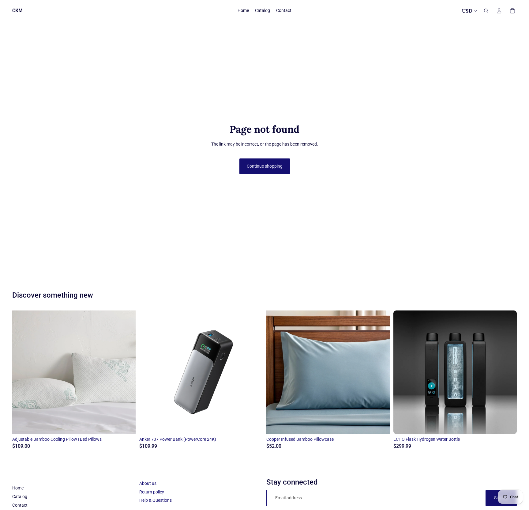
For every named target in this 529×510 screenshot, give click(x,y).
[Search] (486, 10)
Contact (20, 505)
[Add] (253, 424)
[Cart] (512, 10)
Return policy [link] (151, 491)
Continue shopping (265, 166)
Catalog (19, 496)
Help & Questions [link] (155, 500)
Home (18, 487)
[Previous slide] (21, 372)
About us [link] (147, 483)
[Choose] (126, 424)
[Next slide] (126, 372)
